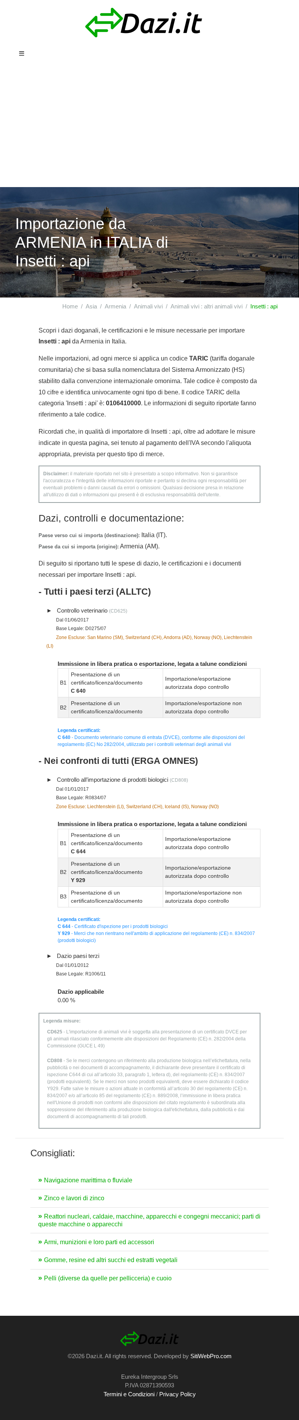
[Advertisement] (149, 128)
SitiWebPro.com (211, 1356)
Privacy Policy (177, 1394)
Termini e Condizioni (129, 1394)
